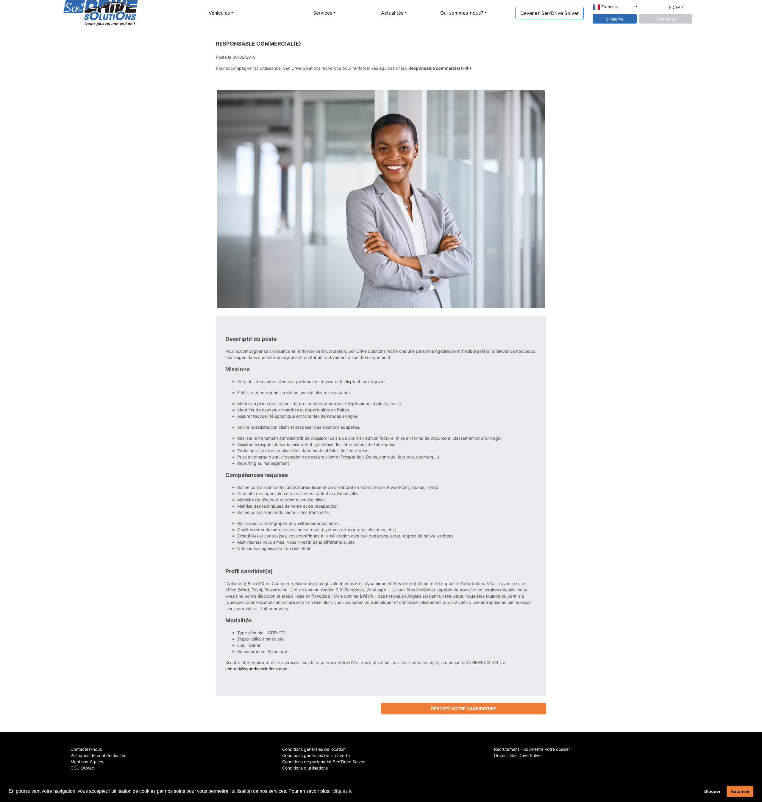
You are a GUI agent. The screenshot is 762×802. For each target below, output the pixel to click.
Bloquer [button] (712, 791)
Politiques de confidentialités (98, 755)
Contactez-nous (86, 749)
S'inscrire (615, 18)
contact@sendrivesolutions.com (256, 668)
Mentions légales (87, 761)
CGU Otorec (82, 767)
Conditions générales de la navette (316, 755)
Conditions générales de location (314, 749)
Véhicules (219, 13)
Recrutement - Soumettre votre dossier (532, 749)
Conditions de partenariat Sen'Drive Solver (323, 761)
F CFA (674, 7)
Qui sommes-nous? (461, 13)
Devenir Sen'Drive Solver (518, 755)
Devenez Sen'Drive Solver (549, 13)
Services (322, 13)
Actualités (392, 13)
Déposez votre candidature (463, 708)
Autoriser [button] (740, 791)
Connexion (665, 18)
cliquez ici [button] (343, 791)
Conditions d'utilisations (305, 767)
